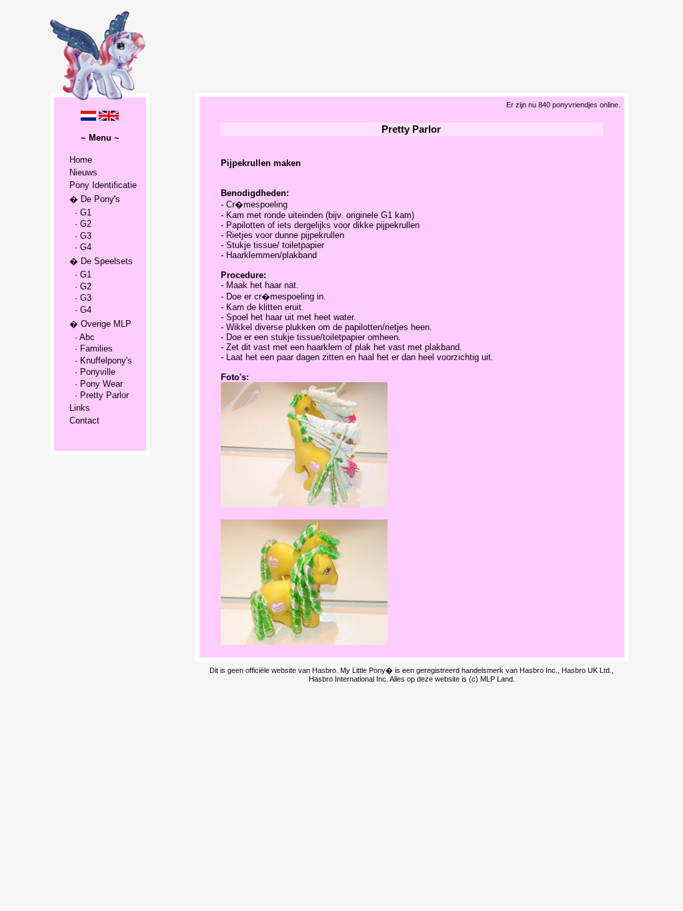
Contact (84, 420)
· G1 (80, 212)
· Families (91, 348)
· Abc (82, 337)
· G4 (80, 247)
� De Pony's (94, 199)
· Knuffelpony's (100, 360)
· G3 (80, 236)
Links (79, 408)
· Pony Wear (96, 384)
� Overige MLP (100, 324)
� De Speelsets (101, 261)
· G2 (80, 224)
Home (80, 160)
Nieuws (83, 172)
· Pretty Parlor (99, 395)
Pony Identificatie (103, 185)
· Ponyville (92, 372)
